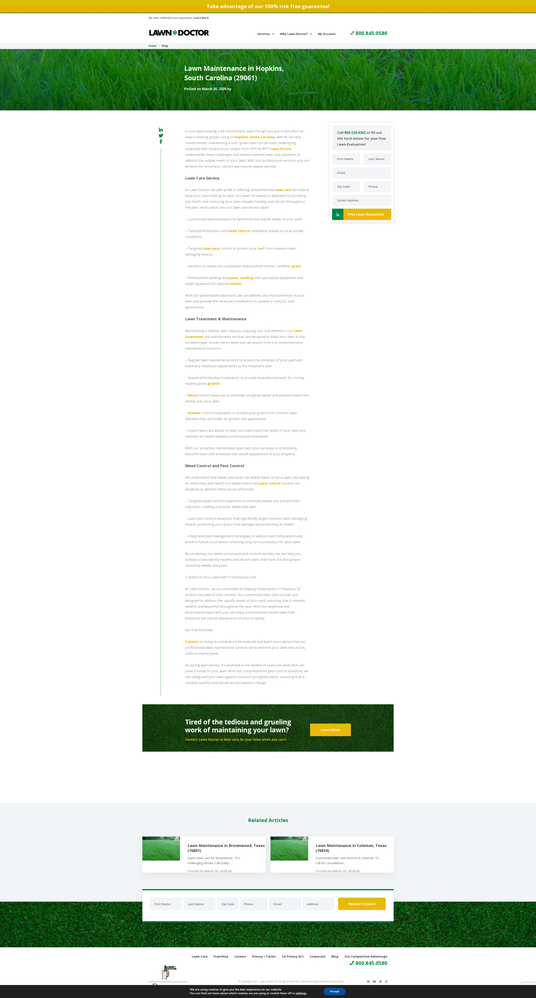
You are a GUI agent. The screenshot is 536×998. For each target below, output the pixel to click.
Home (152, 46)
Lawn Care (199, 956)
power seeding (240, 277)
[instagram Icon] (386, 981)
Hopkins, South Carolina (254, 137)
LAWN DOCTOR (179, 33)
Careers (240, 956)
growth (213, 383)
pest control (270, 483)
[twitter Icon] (380, 981)
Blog (334, 956)
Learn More (201, 18)
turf (261, 248)
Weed (192, 395)
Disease (194, 413)
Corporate (317, 956)
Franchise (221, 956)
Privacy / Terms (264, 956)
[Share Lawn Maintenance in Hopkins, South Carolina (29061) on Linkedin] (161, 130)
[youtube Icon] (374, 981)
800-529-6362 (355, 132)
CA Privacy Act (293, 956)
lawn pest (211, 248)
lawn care (283, 189)
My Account (327, 34)
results (235, 283)
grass (296, 266)
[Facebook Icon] (368, 981)
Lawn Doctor (280, 148)
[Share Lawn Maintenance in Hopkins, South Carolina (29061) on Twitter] (161, 135)
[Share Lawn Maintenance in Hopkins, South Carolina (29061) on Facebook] (161, 141)
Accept (334, 991)
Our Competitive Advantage (365, 956)
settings (301, 993)
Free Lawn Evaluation (366, 214)
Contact (192, 641)
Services (263, 34)
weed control (239, 231)
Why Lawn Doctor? (294, 34)
